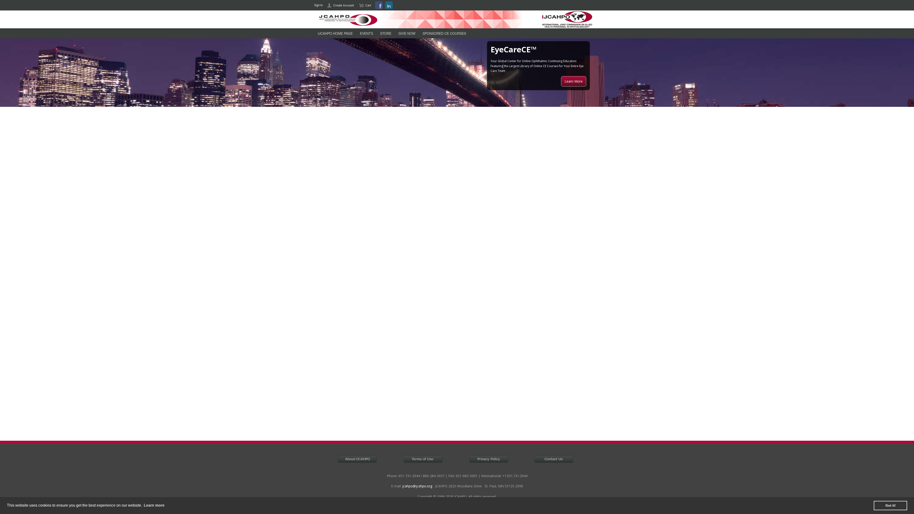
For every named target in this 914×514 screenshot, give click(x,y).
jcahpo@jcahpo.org (417, 486)
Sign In (318, 5)
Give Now (406, 33)
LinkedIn (389, 5)
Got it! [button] (890, 505)
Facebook (379, 5)
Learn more (154, 505)
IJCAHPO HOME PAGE (335, 33)
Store (385, 33)
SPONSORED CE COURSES (444, 33)
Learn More (574, 81)
